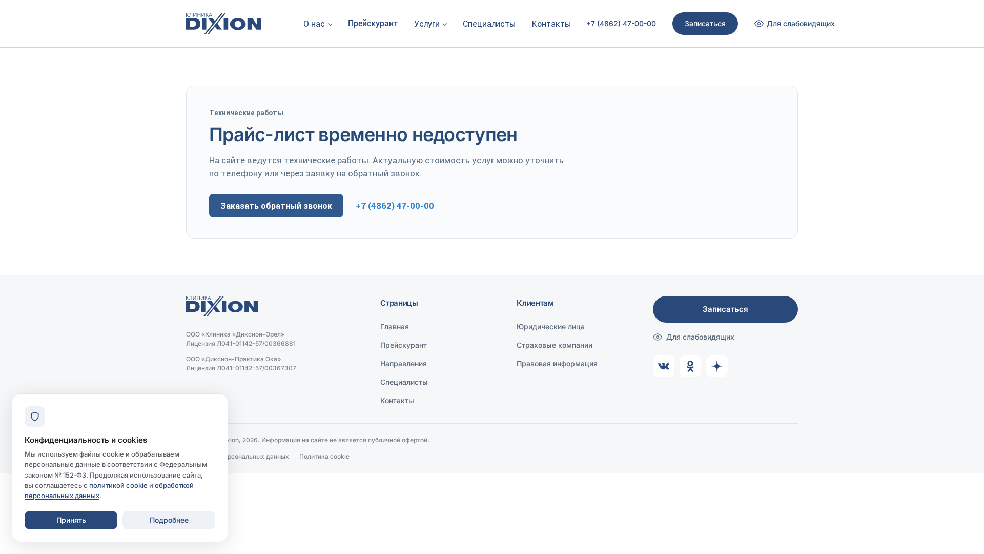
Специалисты (489, 23)
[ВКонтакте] (663, 366)
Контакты (551, 23)
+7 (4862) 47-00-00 (621, 23)
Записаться (705, 23)
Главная (394, 326)
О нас (314, 23)
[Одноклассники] (690, 366)
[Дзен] (717, 366)
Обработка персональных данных (237, 456)
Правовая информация (557, 363)
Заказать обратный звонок (276, 206)
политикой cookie (118, 485)
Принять (71, 520)
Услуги (427, 23)
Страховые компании (554, 345)
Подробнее (169, 520)
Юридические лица (551, 326)
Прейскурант (373, 23)
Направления (403, 363)
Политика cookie (324, 456)
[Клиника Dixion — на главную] (223, 23)
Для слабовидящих (700, 336)
